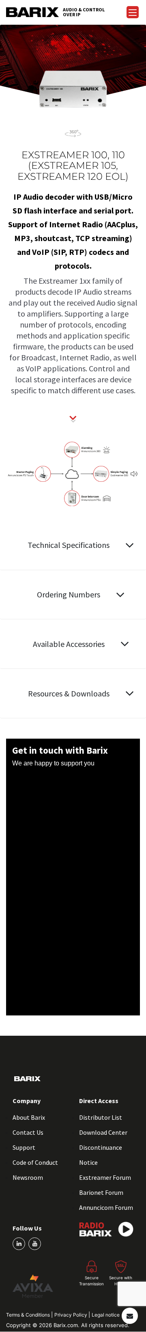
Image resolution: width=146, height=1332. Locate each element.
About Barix (29, 1117)
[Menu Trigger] (133, 12)
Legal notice (106, 1315)
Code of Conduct (35, 1162)
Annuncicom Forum (106, 1207)
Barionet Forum (101, 1192)
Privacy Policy (71, 1315)
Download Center (103, 1132)
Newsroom (28, 1177)
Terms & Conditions (28, 1315)
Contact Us (28, 1132)
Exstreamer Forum (105, 1177)
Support (24, 1147)
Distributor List (100, 1117)
